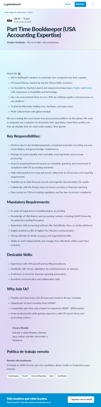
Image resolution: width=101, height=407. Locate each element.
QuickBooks (62, 376)
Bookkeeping (13, 376)
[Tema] (88, 4)
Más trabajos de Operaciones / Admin (19, 12)
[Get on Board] (12, 4)
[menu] (92, 4)
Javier (89, 88)
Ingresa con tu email (81, 399)
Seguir (26, 19)
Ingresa (68, 4)
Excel (52, 376)
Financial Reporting (38, 376)
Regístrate (80, 4)
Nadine (77, 88)
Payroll (24, 376)
